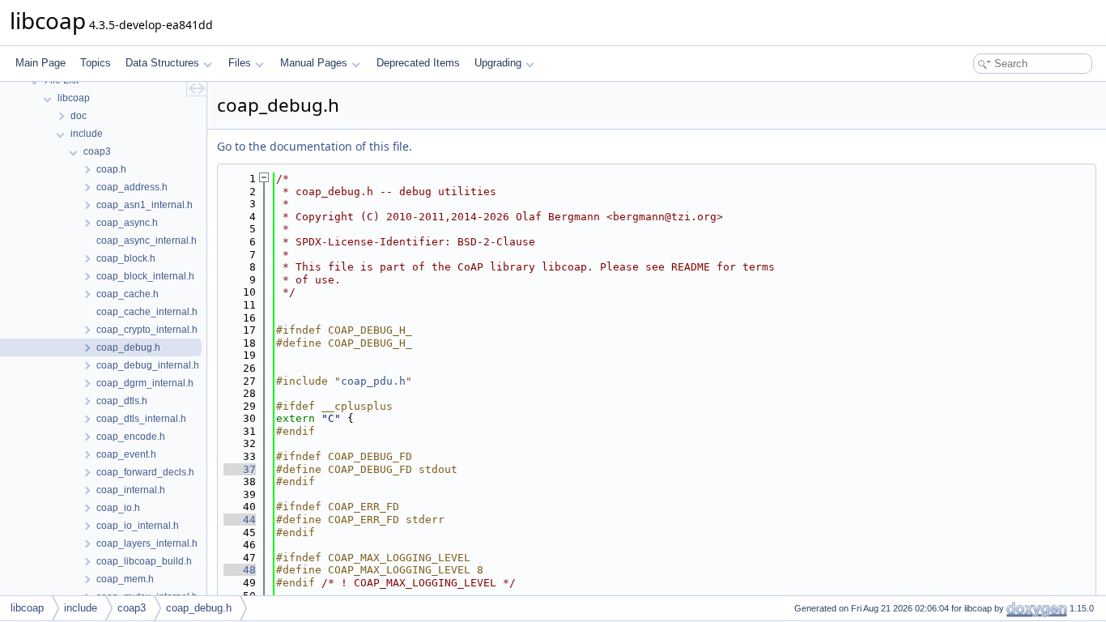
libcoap (27, 608)
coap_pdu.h (373, 381)
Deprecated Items (418, 63)
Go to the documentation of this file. (314, 146)
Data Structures (162, 63)
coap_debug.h (199, 608)
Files (239, 63)
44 (239, 519)
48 (239, 570)
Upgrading (497, 63)
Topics (95, 63)
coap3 (131, 608)
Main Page (40, 63)
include (80, 608)
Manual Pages (313, 63)
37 (239, 469)
